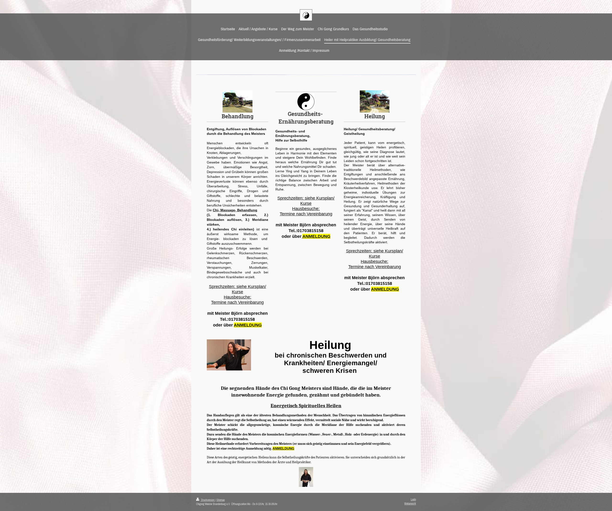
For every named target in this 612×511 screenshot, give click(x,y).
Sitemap (220, 500)
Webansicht (410, 503)
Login (413, 499)
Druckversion (207, 500)
